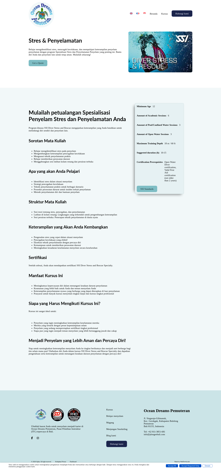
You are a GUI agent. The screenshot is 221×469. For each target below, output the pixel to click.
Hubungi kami (182, 13)
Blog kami (111, 435)
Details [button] (207, 466)
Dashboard (73, 462)
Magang (110, 422)
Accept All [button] (172, 466)
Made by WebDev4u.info (182, 462)
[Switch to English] (131, 13)
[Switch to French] (137, 13)
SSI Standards (146, 189)
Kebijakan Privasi (60, 462)
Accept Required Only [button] (190, 466)
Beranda (153, 13)
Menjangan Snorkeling (116, 429)
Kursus (164, 13)
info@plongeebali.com (154, 434)
